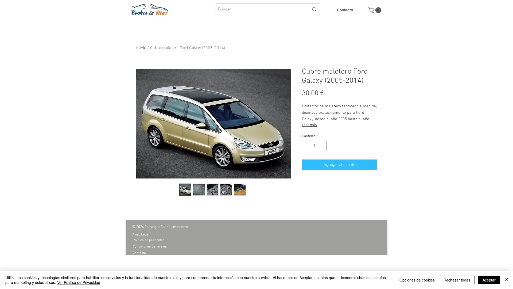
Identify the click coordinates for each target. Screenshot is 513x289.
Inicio (141, 48)
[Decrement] (306, 146)
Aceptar (489, 280)
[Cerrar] (506, 280)
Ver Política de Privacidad (78, 282)
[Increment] (322, 146)
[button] (375, 10)
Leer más (309, 125)
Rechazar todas (457, 280)
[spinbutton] (314, 146)
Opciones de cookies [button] (417, 280)
